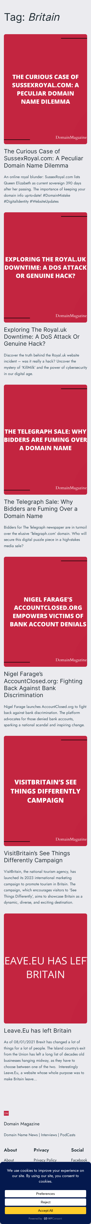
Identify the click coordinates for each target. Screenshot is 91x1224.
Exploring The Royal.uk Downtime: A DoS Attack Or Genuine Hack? (42, 336)
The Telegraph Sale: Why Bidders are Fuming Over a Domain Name (41, 508)
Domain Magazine (22, 1123)
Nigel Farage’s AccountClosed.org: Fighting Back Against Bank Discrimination (43, 684)
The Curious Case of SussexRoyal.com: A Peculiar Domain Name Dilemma (43, 158)
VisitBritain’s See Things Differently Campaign (37, 857)
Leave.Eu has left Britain (37, 1030)
